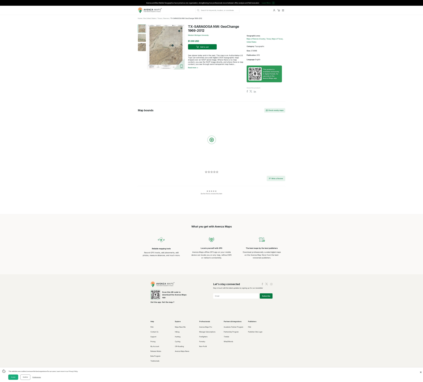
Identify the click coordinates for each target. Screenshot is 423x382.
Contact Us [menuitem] (154, 332)
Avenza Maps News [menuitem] (182, 351)
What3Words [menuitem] (228, 341)
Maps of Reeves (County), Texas (259, 39)
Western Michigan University (198, 35)
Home (140, 18)
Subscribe (266, 296)
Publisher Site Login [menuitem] (255, 332)
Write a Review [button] (277, 178)
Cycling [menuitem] (177, 341)
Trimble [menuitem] (226, 337)
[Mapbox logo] (143, 164)
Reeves (166, 18)
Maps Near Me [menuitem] (180, 327)
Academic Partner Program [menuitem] (233, 327)
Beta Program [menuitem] (155, 356)
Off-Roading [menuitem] (179, 346)
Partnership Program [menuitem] (231, 332)
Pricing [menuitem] (152, 341)
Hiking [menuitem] (177, 332)
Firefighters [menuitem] (203, 337)
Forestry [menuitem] (202, 341)
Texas (159, 18)
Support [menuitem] (153, 337)
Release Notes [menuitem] (155, 351)
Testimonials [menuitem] (154, 361)
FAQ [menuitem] (151, 327)
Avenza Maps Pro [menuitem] (205, 327)
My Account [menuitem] (154, 346)
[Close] (421, 371)
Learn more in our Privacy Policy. (67, 371)
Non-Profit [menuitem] (203, 346)
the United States (150, 18)
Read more (192, 68)
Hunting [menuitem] (177, 337)
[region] (211, 140)
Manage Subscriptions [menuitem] (207, 332)
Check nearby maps (276, 110)
